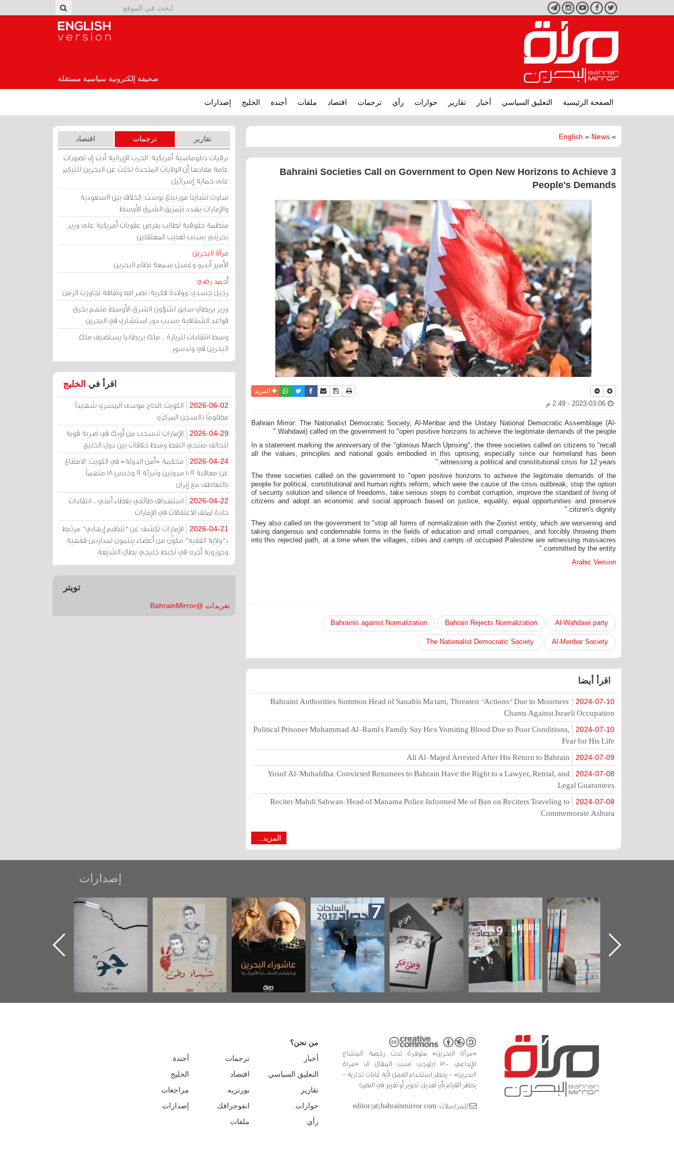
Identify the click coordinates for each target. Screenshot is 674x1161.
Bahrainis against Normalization (379, 623)
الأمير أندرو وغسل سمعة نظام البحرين (171, 258)
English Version (84, 31)
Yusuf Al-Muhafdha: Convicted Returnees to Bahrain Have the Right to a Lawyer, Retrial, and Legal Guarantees (440, 779)
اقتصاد (337, 102)
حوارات (426, 102)
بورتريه (238, 1090)
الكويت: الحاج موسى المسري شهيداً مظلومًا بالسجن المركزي (152, 410)
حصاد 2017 (437, 908)
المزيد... (268, 838)
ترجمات (370, 102)
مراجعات (175, 1090)
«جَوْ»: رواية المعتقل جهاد (200, 915)
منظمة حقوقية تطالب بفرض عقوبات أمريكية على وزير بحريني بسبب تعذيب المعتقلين (148, 230)
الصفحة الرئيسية (588, 102)
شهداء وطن (279, 908)
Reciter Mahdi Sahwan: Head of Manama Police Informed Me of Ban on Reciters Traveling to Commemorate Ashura (442, 807)
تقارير (457, 102)
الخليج (251, 102)
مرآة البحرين (571, 52)
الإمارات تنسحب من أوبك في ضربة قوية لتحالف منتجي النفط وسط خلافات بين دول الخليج (147, 438)
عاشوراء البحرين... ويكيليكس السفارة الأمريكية (358, 921)
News (600, 136)
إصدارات (217, 102)
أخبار (484, 102)
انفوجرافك (233, 1105)
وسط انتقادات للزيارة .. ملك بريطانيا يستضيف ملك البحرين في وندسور (153, 342)
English (571, 136)
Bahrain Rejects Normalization (491, 623)
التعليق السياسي (527, 102)
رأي (398, 102)
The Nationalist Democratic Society (480, 642)
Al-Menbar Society (580, 642)
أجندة (279, 102)
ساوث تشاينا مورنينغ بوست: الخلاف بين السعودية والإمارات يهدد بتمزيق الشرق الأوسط (154, 202)
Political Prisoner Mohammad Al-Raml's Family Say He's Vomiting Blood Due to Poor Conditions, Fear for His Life (433, 735)
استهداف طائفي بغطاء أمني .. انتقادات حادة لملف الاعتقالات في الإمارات (148, 506)
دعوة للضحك (121, 908)
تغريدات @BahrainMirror (190, 605)
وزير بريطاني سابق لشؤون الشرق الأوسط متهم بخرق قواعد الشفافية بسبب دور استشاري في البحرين (151, 314)
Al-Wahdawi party (581, 623)
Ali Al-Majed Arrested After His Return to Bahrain (510, 757)
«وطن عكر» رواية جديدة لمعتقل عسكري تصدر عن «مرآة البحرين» (516, 927)
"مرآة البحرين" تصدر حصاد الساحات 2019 (595, 921)
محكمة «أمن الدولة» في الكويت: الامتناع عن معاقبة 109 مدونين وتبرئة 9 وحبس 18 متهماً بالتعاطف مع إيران (147, 472)
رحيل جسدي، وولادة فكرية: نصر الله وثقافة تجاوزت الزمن (145, 286)
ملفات (307, 102)
